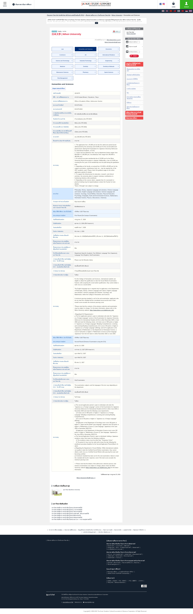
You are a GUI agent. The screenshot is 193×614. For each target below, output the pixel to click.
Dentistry (85, 66)
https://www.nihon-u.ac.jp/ (114, 40)
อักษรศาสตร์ (110, 546)
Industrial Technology (85, 60)
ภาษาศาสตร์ (119, 546)
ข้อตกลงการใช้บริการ (138, 530)
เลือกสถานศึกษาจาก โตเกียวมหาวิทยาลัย (58, 540)
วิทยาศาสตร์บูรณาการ (113, 564)
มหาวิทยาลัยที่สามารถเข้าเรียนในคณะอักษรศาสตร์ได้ (67, 507)
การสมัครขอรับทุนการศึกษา (133, 83)
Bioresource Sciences (62, 72)
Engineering (108, 60)
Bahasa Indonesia (120, 582)
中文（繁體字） (133, 580)
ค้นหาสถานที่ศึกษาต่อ (70, 530)
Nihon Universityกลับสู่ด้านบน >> (86, 478)
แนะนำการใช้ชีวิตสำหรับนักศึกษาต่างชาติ (133, 64)
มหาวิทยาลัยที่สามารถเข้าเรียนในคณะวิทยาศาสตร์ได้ (67, 511)
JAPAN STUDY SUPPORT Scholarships (118, 573)
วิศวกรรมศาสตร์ (128, 556)
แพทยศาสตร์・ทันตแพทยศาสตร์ (133, 554)
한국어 (141, 580)
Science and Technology (62, 60)
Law (62, 49)
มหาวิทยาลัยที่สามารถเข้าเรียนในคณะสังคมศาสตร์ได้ (67, 517)
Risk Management (62, 78)
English (115, 580)
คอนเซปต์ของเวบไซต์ (68, 602)
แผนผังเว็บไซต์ (127, 530)
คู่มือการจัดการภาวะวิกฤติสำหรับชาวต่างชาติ (133, 113)
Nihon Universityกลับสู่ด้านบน (113, 42)
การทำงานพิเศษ (131, 88)
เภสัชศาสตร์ (110, 556)
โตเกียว (60, 31)
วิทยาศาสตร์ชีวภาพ (127, 562)
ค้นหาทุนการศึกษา (131, 118)
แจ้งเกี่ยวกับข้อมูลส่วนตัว (89, 532)
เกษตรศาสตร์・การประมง (114, 557)
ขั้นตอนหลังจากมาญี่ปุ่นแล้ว (133, 69)
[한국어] (178, 11)
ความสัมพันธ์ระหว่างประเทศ (114, 549)
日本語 (109, 580)
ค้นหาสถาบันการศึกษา (23, 4)
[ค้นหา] (134, 56)
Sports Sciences (108, 72)
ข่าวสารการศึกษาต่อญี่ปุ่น (55, 530)
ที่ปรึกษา (129, 102)
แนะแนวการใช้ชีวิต (132, 79)
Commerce (63, 55)
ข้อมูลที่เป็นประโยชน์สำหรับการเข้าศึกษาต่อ (89, 530)
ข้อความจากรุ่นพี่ (107, 530)
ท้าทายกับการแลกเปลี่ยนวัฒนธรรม (134, 97)
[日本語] (163, 11)
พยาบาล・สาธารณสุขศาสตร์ (115, 554)
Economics (109, 49)
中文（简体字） (123, 580)
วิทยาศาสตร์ (119, 556)
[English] (166, 11)
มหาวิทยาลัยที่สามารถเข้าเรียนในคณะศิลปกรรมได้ (66, 515)
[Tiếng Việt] (182, 11)
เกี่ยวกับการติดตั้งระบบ (104, 532)
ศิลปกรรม (136, 562)
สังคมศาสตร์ (136, 547)
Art (85, 55)
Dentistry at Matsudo (108, 66)
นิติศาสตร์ (126, 546)
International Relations (109, 55)
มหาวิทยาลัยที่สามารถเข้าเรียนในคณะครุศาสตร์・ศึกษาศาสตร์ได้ (70, 513)
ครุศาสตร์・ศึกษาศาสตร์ (113, 562)
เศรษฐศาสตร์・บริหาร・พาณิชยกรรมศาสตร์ (119, 547)
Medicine (62, 66)
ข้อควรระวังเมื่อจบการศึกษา (133, 107)
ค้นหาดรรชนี (117, 530)
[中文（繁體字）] (174, 11)
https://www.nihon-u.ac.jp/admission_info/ (102, 310)
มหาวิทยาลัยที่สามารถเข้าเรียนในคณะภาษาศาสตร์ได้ (67, 509)
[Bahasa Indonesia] (186, 11)
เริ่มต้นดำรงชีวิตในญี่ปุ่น (133, 75)
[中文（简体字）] (170, 11)
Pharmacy (85, 72)
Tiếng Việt (110, 582)
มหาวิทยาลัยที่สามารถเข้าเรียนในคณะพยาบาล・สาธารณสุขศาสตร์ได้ (72, 519)
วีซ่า (128, 93)
